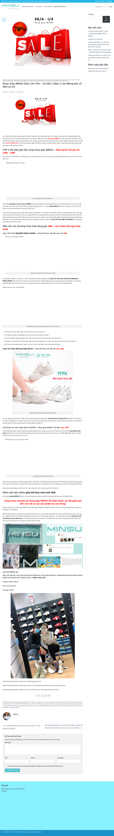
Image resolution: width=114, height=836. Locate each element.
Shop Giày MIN (10, 586)
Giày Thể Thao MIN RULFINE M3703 (18, 349)
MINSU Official (13, 582)
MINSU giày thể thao (50, 705)
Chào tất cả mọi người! (95, 39)
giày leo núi (22, 79)
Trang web (60, 757)
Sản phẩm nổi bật (27, 6)
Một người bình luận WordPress (98, 68)
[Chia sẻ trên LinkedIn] (49, 695)
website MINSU (14, 496)
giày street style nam (55, 79)
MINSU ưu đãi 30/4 (69, 705)
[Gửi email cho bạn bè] (42, 695)
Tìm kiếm (91, 14)
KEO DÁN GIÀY (48, 6)
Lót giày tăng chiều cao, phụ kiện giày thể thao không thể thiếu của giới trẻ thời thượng (98, 45)
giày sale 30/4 (15, 705)
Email (33, 757)
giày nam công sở (32, 79)
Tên (6, 757)
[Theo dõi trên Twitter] (110, 1)
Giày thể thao (67, 79)
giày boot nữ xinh (13, 79)
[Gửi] (110, 6)
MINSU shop (60, 705)
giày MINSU (8, 705)
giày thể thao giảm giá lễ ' (26, 705)
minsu (22, 92)
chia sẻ (5, 79)
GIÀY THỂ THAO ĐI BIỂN (20, 81)
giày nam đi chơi (43, 79)
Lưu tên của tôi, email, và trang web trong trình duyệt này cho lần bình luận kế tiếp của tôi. (35, 766)
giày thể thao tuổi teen (52, 81)
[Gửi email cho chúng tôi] (111, 1)
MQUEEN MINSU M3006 (25, 233)
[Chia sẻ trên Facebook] (36, 695)
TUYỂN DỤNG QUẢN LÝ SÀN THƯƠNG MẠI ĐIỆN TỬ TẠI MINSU (98, 34)
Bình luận (8, 742)
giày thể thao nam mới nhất (41, 492)
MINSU (11, 590)
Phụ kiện (39, 6)
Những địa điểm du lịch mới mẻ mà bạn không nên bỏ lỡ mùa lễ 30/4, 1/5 (99, 58)
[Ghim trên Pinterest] (46, 695)
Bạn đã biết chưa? (60, 6)
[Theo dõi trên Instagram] (108, 1)
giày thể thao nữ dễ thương (35, 81)
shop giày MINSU (14, 707)
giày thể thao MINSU (39, 705)
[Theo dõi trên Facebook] (106, 1)
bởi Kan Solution (46, 832)
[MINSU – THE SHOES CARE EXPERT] (10, 7)
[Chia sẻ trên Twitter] (39, 695)
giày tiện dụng (64, 81)
